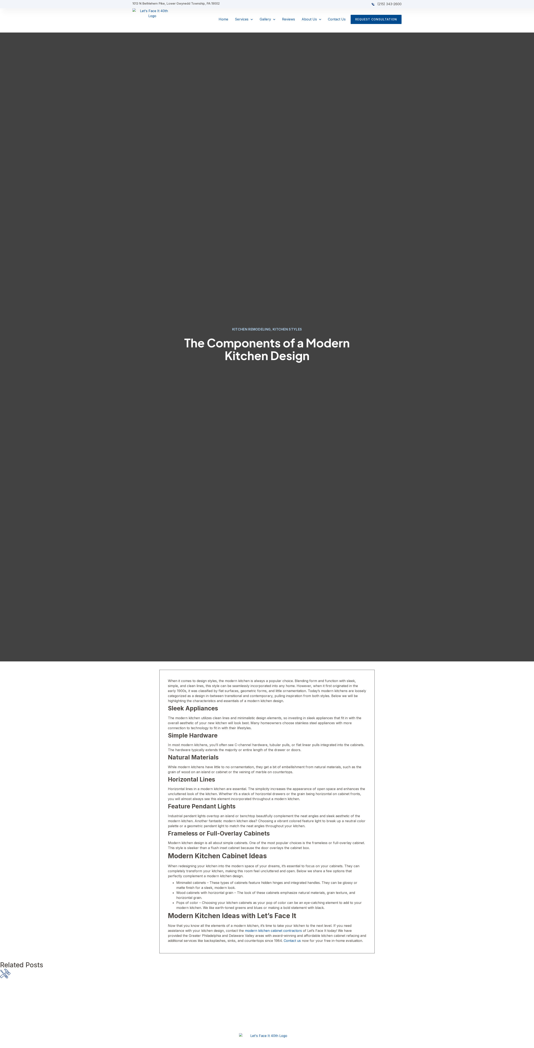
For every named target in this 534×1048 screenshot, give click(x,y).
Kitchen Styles (287, 329)
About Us (309, 19)
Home (223, 19)
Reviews (288, 19)
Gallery (265, 19)
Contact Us (337, 19)
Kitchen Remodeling (251, 329)
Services (241, 19)
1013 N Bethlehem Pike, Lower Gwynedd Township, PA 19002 (176, 3)
